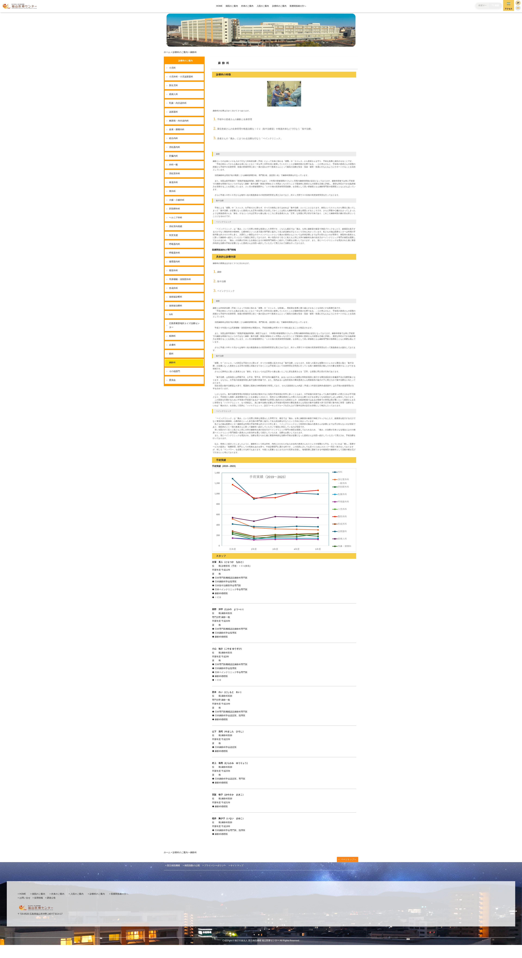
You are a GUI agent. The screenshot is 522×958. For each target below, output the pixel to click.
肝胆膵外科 (174, 209)
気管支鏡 (173, 235)
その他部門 (174, 371)
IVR (171, 314)
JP (518, 3)
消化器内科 (174, 147)
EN (518, 8)
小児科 (172, 68)
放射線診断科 (175, 297)
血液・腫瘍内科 (176, 129)
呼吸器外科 (174, 253)
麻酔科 (172, 362)
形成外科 (173, 288)
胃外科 (172, 191)
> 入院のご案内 (76, 894)
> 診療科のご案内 (96, 894)
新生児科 (173, 85)
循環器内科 (174, 261)
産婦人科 (173, 94)
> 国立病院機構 (172, 865)
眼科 (171, 353)
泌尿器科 (173, 112)
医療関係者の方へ (298, 6)
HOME (219, 6)
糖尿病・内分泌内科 (179, 121)
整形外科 (173, 270)
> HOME (22, 894)
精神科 (172, 336)
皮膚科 (172, 345)
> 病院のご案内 (37, 894)
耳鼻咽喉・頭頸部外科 (180, 279)
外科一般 (173, 164)
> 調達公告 (50, 898)
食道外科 (173, 182)
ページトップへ (348, 859)
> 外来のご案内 (56, 894)
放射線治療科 (175, 305)
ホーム (167, 52)
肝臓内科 (173, 156)
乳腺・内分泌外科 (178, 103)
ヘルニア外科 (175, 217)
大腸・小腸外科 (176, 200)
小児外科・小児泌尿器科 (181, 76)
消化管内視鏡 (175, 226)
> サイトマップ (236, 865)
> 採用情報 (37, 898)
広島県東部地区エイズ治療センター (184, 325)
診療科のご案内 (279, 6)
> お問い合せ (24, 898)
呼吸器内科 (174, 244)
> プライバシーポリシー (214, 865)
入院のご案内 (263, 6)
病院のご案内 (232, 6)
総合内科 (173, 138)
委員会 (172, 380)
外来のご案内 (247, 6)
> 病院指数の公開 (191, 865)
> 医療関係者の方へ (118, 894)
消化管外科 (174, 173)
